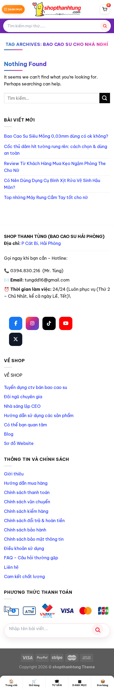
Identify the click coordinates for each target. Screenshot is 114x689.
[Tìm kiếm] (104, 26)
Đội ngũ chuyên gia (23, 396)
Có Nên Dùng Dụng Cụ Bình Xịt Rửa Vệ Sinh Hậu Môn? (52, 184)
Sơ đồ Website (19, 443)
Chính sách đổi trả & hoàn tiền (34, 520)
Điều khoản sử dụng (24, 548)
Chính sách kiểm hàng (26, 511)
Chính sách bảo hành (25, 529)
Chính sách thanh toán (27, 492)
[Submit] (104, 98)
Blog (8, 434)
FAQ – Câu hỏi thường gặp (31, 557)
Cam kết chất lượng (24, 576)
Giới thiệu (14, 473)
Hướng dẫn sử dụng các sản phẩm (38, 415)
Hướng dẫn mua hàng (25, 483)
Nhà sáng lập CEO (22, 406)
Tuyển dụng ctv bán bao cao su (35, 387)
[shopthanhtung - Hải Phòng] (57, 9)
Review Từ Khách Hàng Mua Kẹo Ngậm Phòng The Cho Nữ (55, 167)
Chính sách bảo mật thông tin (34, 539)
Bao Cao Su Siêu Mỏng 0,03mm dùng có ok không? (56, 136)
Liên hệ (11, 567)
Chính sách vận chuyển (27, 501)
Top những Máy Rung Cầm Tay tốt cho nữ (46, 197)
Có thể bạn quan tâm (25, 424)
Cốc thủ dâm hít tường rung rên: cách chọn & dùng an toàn (55, 150)
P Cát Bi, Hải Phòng (41, 243)
